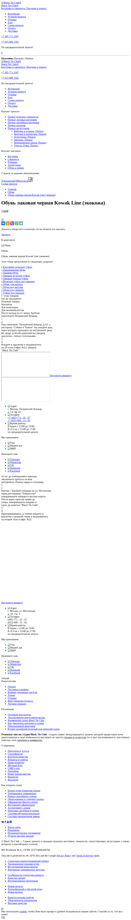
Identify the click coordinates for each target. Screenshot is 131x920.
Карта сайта (14, 827)
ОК (3, 917)
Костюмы (13, 156)
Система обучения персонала (23, 813)
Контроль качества (18, 756)
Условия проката (17, 16)
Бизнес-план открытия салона (24, 790)
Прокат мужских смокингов (23, 116)
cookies (23, 911)
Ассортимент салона (19, 807)
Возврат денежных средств (22, 692)
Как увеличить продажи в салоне (26, 723)
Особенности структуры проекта (26, 875)
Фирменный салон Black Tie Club (26, 720)
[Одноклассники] (8, 223)
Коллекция (13, 13)
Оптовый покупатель (19, 714)
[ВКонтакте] (3, 223)
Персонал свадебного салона (23, 810)
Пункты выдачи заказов (21, 836)
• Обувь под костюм (12, 287)
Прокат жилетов (17, 125)
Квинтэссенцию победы (21, 897)
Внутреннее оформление (21, 805)
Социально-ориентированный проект (28, 861)
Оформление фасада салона (23, 802)
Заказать (5, 234)
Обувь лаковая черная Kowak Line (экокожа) (32, 195)
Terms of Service (84, 855)
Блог (10, 22)
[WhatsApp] (17, 223)
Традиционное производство (23, 864)
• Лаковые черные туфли (14, 278)
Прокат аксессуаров (18, 128)
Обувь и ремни (16, 168)
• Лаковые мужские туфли (15, 275)
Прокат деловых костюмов (22, 119)
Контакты (13, 779)
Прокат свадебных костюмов (23, 122)
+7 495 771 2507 (10, 36)
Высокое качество (17, 903)
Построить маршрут (61, 375)
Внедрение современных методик (26, 869)
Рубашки (12, 162)
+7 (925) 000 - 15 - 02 (19, 420)
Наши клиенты (16, 762)
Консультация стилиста (20, 701)
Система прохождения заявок (24, 816)
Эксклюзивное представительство (26, 717)
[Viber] (12, 223)
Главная (12, 189)
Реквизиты (13, 830)
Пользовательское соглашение (24, 833)
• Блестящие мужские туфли (16, 267)
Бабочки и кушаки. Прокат (28, 131)
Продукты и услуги (18, 751)
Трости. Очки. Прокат (26, 145)
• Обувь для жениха (12, 284)
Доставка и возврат (18, 689)
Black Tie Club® (10, 5)
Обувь (11, 192)
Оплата (12, 28)
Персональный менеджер (21, 726)
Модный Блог (15, 765)
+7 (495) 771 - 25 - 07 (19, 417)
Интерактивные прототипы (23, 880)
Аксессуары (14, 165)
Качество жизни (16, 878)
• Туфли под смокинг (12, 293)
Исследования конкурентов (23, 866)
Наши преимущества (19, 774)
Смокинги (13, 159)
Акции (11, 695)
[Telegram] (21, 223)
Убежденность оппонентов (22, 900)
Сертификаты (15, 754)
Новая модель (15, 886)
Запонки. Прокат (23, 139)
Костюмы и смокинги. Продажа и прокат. (24, 8)
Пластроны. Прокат (25, 137)
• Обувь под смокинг (12, 290)
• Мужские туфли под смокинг (18, 281)
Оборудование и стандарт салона (26, 799)
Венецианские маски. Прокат (30, 142)
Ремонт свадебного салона (22, 796)
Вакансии (13, 776)
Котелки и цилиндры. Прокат (30, 134)
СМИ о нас (14, 768)
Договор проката (17, 703)
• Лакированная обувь (13, 270)
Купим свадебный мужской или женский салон (34, 729)
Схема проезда (16, 25)
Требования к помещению (22, 793)
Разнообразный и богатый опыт (25, 889)
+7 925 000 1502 (10, 42)
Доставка (13, 31)
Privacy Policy (64, 855)
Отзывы (12, 19)
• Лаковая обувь (9, 272)
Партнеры (13, 771)
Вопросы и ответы (18, 759)
